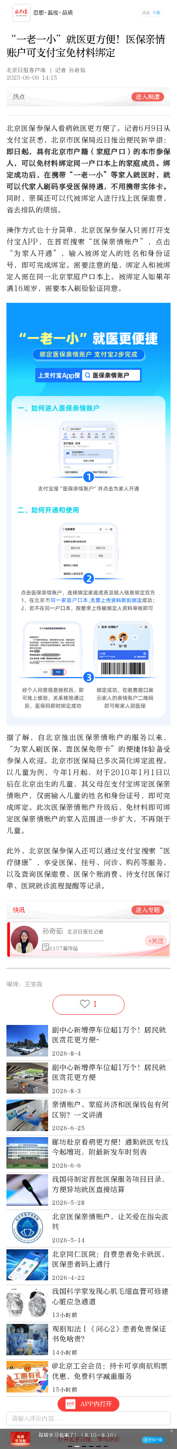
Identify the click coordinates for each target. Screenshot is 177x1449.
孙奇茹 (52, 931)
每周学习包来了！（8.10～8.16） (78, 1435)
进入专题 (148, 910)
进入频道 (148, 97)
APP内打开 (96, 1404)
